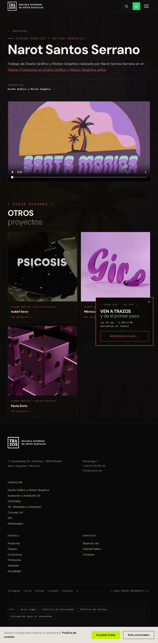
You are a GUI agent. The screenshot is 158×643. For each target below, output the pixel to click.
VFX (10, 518)
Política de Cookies (93, 609)
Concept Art (15, 512)
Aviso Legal (28, 609)
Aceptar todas (105, 635)
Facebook (67, 590)
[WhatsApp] (136, 6)
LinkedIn (53, 590)
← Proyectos (17, 31)
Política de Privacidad (58, 609)
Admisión (13, 565)
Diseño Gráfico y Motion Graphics (50, 38)
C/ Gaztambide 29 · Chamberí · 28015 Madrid (34, 461)
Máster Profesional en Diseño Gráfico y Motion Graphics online (57, 70)
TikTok (27, 590)
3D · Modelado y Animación (24, 507)
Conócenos (15, 554)
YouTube (39, 590)
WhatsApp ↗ (90, 461)
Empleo (12, 549)
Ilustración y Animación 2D (24, 495)
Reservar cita (91, 543)
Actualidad (14, 571)
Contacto (88, 554)
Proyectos (14, 543)
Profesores (14, 560)
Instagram (14, 590)
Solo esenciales (138, 635)
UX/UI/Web (14, 501)
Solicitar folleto (92, 549)
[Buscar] (126, 6)
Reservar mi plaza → (124, 336)
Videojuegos (15, 523)
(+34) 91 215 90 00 (94, 466)
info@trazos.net (92, 470)
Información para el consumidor (31, 616)
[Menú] (146, 6)
